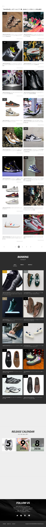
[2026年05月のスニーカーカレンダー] (8, 444)
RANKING (22, 257)
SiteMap (4, 523)
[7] (12, 359)
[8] (33, 359)
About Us (9, 523)
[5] (12, 333)
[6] (33, 333)
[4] (33, 307)
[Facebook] (21, 515)
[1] (12, 280)
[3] (12, 307)
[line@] (28, 515)
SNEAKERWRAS (34, 523)
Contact (13, 523)
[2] (33, 280)
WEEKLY (22, 264)
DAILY (15, 264)
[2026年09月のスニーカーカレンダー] (23, 444)
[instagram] (25, 515)
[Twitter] (17, 515)
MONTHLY (30, 264)
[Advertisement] (23, 415)
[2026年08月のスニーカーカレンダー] (37, 444)
